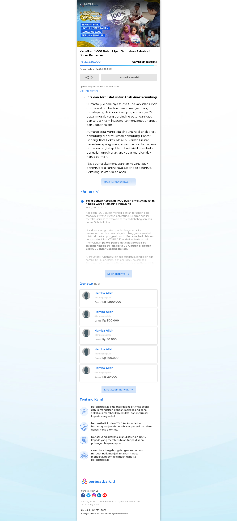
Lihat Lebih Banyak (116, 389)
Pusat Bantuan (106, 501)
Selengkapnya (116, 273)
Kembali (89, 3)
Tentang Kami (88, 501)
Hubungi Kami (91, 504)
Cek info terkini (89, 90)
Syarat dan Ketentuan (129, 501)
